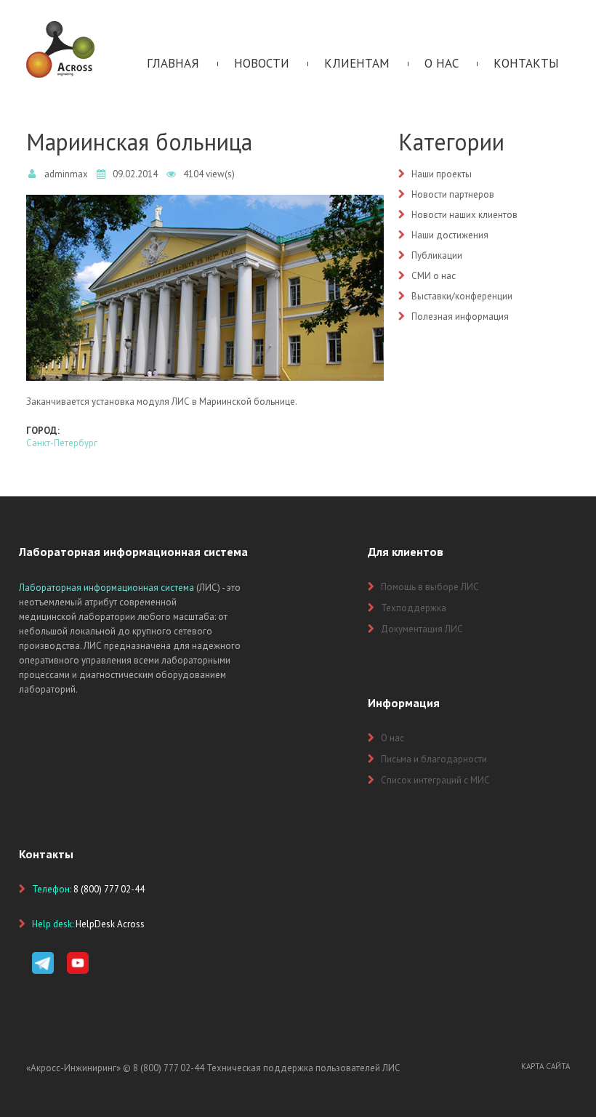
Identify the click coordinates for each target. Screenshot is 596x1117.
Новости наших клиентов (464, 215)
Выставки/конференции (461, 296)
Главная (173, 63)
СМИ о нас (433, 276)
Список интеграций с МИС (435, 780)
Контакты (526, 63)
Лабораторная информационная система (106, 587)
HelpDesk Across (110, 924)
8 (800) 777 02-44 (168, 1068)
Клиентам (357, 63)
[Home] (60, 27)
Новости (261, 63)
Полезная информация (460, 316)
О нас (441, 63)
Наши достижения (449, 235)
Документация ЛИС (422, 629)
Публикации (436, 255)
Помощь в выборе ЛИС (430, 587)
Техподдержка (413, 608)
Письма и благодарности (434, 759)
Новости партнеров (452, 194)
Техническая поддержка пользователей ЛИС (303, 1068)
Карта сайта (545, 1066)
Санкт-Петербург (61, 443)
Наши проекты (441, 174)
